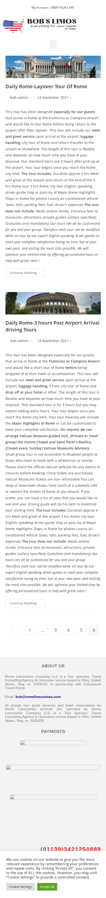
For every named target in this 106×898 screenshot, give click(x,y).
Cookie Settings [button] (20, 886)
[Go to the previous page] (17, 630)
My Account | (41, 7)
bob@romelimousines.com (38, 697)
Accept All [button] (47, 886)
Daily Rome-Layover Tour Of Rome (46, 86)
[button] (53, 44)
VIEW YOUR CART (62, 7)
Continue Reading (27, 272)
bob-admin (19, 97)
